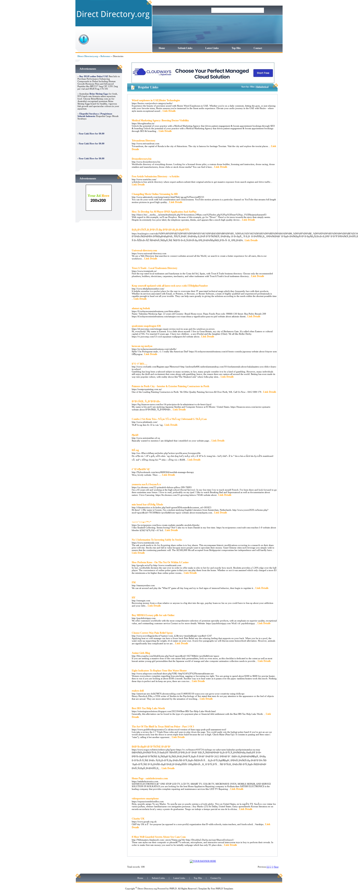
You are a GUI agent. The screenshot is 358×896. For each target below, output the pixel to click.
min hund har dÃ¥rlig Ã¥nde (147, 504)
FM (133, 582)
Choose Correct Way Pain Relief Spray (152, 632)
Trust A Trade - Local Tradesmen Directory (154, 268)
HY (133, 597)
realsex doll (138, 690)
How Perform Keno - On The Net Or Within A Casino (160, 562)
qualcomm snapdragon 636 (146, 326)
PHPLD (173, 888)
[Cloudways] (203, 82)
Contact (258, 48)
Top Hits (236, 48)
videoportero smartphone (145, 798)
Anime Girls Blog (141, 653)
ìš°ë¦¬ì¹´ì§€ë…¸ (139, 363)
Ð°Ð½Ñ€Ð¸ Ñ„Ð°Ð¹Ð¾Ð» (146, 401)
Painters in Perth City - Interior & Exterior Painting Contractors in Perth (170, 386)
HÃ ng (135, 450)
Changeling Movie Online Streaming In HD (155, 194)
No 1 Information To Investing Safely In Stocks (157, 539)
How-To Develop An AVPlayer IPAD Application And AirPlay (164, 211)
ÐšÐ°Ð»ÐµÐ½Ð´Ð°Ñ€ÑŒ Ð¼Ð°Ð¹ (151, 746)
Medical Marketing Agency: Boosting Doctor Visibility (160, 120)
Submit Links (185, 48)
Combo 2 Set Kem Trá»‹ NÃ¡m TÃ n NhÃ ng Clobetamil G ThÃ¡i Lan (169, 419)
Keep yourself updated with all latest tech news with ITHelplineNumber (170, 285)
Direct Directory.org (87, 56)
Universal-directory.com (144, 250)
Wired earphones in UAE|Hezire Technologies (156, 100)
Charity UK (138, 818)
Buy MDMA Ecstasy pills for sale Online (153, 615)
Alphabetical (262, 86)
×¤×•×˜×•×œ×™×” (141, 522)
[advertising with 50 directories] (99, 210)
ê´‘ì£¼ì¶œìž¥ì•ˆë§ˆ (141, 469)
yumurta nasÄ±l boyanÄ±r (146, 484)
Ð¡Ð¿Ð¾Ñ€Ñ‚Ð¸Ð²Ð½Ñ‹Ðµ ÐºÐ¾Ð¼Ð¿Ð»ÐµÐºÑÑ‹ (161, 229)
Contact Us (215, 878)
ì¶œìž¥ (135, 435)
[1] (268, 867)
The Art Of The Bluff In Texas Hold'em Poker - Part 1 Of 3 (163, 726)
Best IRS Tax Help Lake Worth (148, 708)
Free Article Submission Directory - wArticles (155, 176)
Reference (105, 56)
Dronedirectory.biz (141, 158)
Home (162, 48)
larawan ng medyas (142, 346)
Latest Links (212, 48)
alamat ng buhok (141, 308)
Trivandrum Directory (143, 140)
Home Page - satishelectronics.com (150, 778)
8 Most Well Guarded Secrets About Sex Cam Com (159, 836)
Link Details (169, 110)
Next (276, 867)
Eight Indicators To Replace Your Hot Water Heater (159, 670)
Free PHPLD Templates (222, 888)
